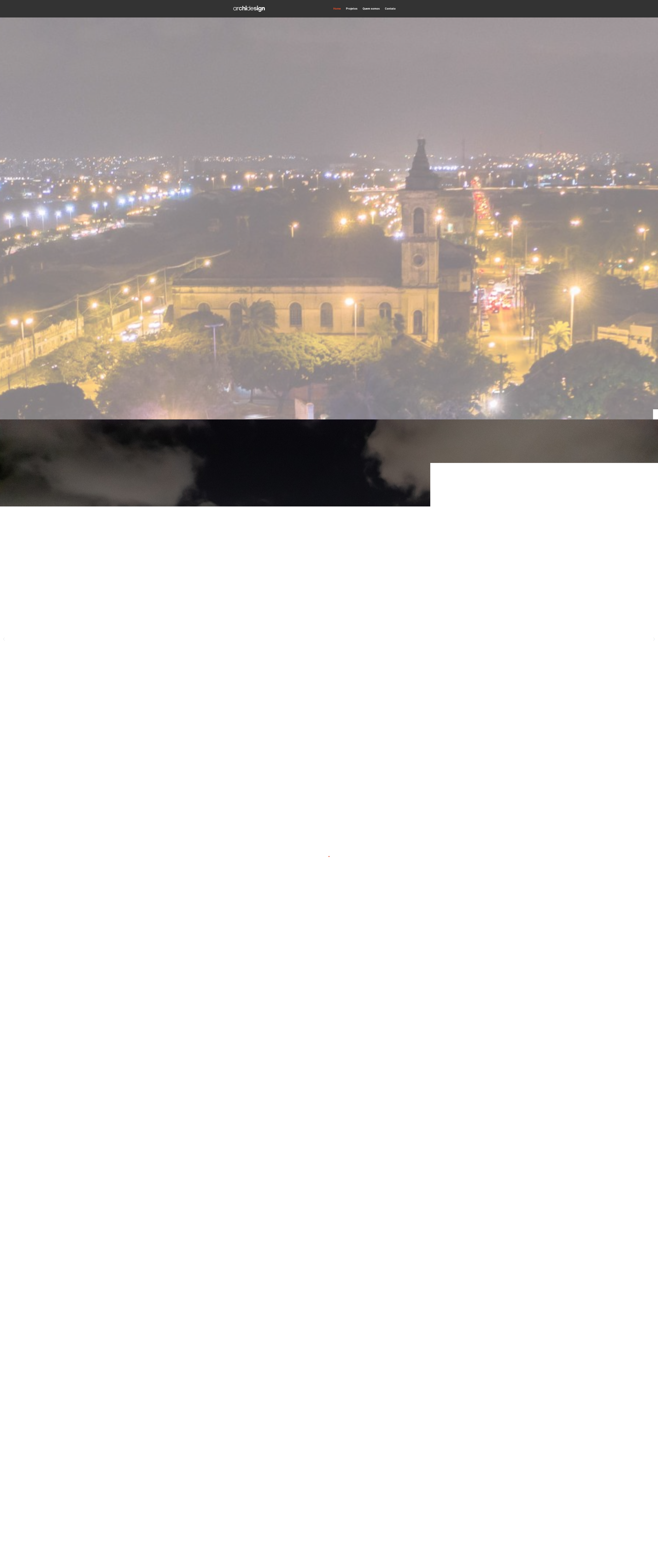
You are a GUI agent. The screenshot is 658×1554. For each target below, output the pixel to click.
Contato (390, 8)
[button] (4, 639)
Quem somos (371, 8)
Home (337, 8)
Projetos (351, 8)
